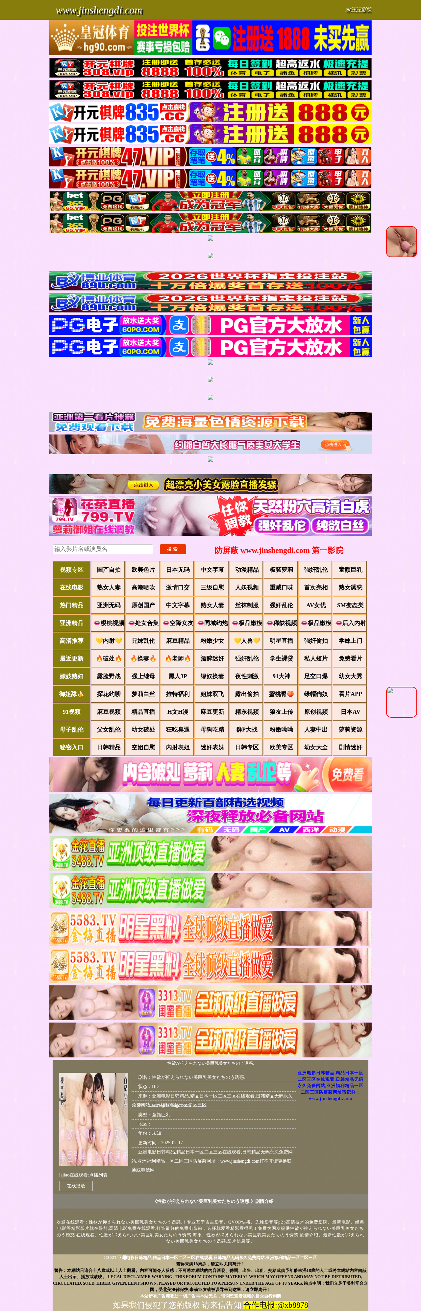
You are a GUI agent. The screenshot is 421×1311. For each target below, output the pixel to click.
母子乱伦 (72, 729)
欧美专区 (281, 747)
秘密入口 (72, 747)
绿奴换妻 (212, 676)
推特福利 (178, 694)
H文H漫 (177, 711)
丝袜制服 (247, 605)
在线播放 (76, 1185)
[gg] (210, 38)
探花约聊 (109, 694)
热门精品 (72, 605)
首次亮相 (316, 587)
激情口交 (178, 587)
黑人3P (178, 676)
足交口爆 (316, 676)
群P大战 (247, 729)
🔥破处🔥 (109, 658)
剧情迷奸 (350, 747)
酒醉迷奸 (212, 658)
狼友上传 (281, 711)
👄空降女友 (177, 623)
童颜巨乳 (350, 569)
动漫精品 (247, 569)
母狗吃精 (212, 729)
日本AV (350, 711)
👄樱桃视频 (108, 623)
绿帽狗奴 (316, 694)
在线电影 (72, 587)
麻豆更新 (212, 711)
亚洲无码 (109, 605)
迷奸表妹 (212, 747)
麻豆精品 (178, 640)
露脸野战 (109, 676)
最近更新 (72, 658)
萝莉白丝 (143, 694)
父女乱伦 (109, 729)
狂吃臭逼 (178, 729)
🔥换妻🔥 (143, 658)
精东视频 (247, 711)
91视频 (72, 711)
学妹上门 (350, 640)
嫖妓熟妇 (72, 676)
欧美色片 (143, 569)
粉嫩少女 (212, 640)
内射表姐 (178, 747)
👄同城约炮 (212, 623)
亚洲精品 (72, 623)
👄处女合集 (143, 623)
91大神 (281, 676)
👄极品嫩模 (247, 623)
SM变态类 (350, 605)
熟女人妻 (109, 587)
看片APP (350, 694)
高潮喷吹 (143, 587)
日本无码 (178, 569)
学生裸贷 (281, 658)
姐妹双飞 (212, 694)
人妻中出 (316, 729)
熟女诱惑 (350, 587)
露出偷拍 (247, 694)
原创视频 (316, 711)
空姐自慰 (143, 747)
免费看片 (350, 658)
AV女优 (316, 605)
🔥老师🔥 (178, 658)
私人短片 (316, 658)
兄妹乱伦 (143, 640)
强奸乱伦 (316, 569)
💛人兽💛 (247, 640)
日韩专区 (247, 747)
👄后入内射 (350, 623)
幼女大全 (316, 747)
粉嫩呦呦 (281, 729)
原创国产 (143, 605)
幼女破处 (143, 729)
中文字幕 (212, 569)
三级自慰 (212, 587)
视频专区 (72, 569)
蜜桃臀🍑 (281, 694)
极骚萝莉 (281, 569)
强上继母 (143, 676)
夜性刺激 (247, 676)
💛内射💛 (109, 640)
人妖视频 (247, 587)
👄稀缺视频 (281, 623)
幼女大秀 (350, 676)
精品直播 (143, 711)
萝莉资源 (350, 729)
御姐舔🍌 (71, 694)
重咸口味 (281, 587)
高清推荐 (72, 640)
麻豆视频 (109, 711)
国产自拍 (109, 569)
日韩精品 (109, 747)
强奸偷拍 (316, 640)
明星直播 (281, 640)
